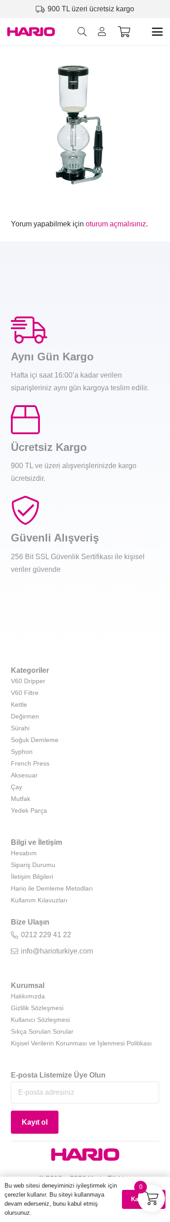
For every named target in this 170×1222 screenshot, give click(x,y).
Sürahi (20, 728)
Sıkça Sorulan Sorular (42, 1031)
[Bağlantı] (102, 32)
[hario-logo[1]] (31, 31)
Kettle (19, 704)
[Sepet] (124, 32)
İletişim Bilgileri (32, 876)
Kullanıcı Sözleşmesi (40, 1019)
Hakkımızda (28, 996)
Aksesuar (24, 775)
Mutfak (20, 798)
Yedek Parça (29, 810)
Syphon (22, 751)
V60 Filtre (25, 692)
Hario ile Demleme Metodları (52, 888)
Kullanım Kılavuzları (39, 900)
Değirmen (25, 716)
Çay (16, 787)
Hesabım (24, 853)
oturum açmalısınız (116, 224)
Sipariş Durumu (33, 864)
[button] (82, 31)
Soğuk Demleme (34, 739)
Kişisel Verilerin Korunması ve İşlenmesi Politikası (81, 1043)
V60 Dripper (28, 681)
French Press (30, 763)
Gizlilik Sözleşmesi (37, 1007)
